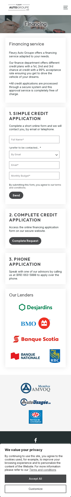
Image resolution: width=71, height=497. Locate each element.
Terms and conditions (42, 469)
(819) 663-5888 (26, 274)
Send (16, 195)
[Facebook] (35, 440)
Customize (36, 488)
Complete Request (25, 240)
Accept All (35, 478)
